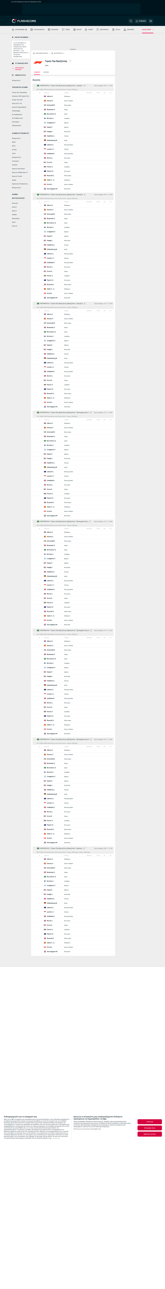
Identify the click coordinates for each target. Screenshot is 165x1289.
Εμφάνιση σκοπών (150, 1134)
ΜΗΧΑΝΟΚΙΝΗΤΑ (42, 53)
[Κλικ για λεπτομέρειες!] (73, 96)
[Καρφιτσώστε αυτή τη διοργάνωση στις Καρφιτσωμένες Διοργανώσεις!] (70, 61)
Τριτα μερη (56, 1138)
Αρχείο (46, 72)
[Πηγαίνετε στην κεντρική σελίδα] (29, 21)
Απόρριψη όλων (149, 1128)
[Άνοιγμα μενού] (150, 21)
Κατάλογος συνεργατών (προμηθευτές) (87, 1129)
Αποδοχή (150, 1122)
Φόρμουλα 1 (59, 53)
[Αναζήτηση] (130, 21)
